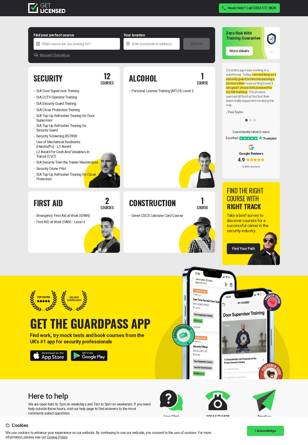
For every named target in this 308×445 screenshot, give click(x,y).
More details (239, 51)
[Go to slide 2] (250, 120)
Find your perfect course (54, 35)
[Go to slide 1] (246, 120)
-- (184, 35)
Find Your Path (243, 248)
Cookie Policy (57, 437)
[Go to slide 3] (254, 120)
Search (196, 44)
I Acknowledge (265, 431)
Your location (134, 35)
